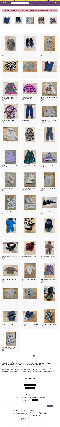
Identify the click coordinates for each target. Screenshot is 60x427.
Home (22, 5)
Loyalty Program (23, 419)
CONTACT (30, 5)
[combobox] (19, 3)
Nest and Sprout (5, 2)
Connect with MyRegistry (25, 417)
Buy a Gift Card (23, 412)
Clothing (17, 5)
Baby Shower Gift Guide (16, 413)
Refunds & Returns (23, 425)
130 (31, 355)
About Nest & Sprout (16, 412)
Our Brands (35, 5)
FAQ (36, 425)
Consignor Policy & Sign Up (25, 414)
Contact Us (14, 417)
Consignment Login (24, 413)
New (2, 5)
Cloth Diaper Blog (15, 414)
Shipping (19, 425)
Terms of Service (33, 425)
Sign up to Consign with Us (30, 384)
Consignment (11, 5)
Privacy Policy (28, 425)
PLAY (25, 5)
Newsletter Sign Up (24, 418)
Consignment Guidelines (30, 388)
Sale (6, 5)
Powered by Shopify (45, 425)
